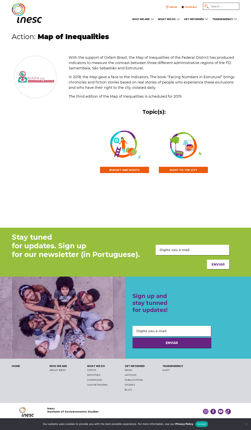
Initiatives (93, 374)
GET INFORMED (194, 19)
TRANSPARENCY (222, 19)
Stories (130, 384)
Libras (173, 7)
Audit (166, 370)
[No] (246, 424)
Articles (130, 374)
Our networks (97, 384)
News (128, 370)
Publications (134, 379)
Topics (91, 370)
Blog (128, 389)
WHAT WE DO (167, 19)
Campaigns (94, 379)
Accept (201, 423)
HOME (16, 366)
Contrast (191, 7)
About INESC (57, 370)
